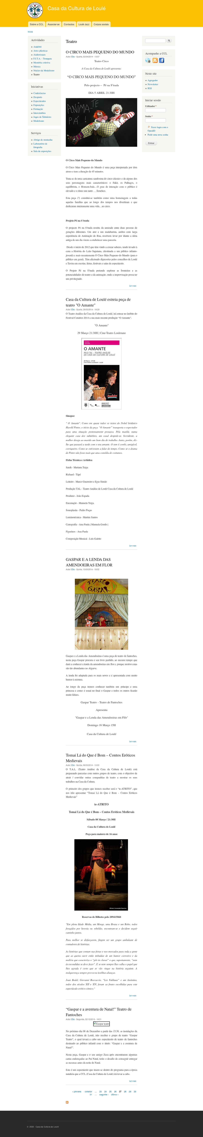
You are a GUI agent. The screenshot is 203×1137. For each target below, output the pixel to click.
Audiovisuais (39, 54)
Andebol (37, 46)
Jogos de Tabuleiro (42, 116)
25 (110, 1091)
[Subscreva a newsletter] (148, 62)
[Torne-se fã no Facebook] (161, 62)
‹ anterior (88, 1091)
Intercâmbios (39, 112)
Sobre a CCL (36, 24)
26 (115, 1091)
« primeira (76, 1091)
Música (36, 66)
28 (125, 1091)
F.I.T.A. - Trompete (42, 58)
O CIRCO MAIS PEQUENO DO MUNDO (100, 52)
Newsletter (153, 84)
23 (100, 1091)
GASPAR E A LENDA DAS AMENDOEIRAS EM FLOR (89, 562)
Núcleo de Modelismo (43, 70)
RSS (150, 88)
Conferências (39, 93)
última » (114, 1094)
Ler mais (132, 285)
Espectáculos (39, 101)
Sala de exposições (42, 151)
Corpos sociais (101, 24)
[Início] (35, 10)
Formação (38, 108)
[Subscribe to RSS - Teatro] (67, 1101)
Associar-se (53, 24)
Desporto (37, 97)
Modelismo (38, 120)
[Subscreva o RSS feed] (155, 62)
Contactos (69, 24)
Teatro (36, 74)
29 (130, 1091)
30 (135, 1091)
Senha (149, 116)
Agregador (153, 80)
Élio (73, 56)
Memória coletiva (41, 62)
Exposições (38, 104)
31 (91, 1094)
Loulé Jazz (84, 24)
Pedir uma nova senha (158, 134)
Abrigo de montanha (42, 139)
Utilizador (151, 106)
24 (105, 1091)
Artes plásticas (40, 50)
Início (30, 31)
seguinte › (103, 1094)
